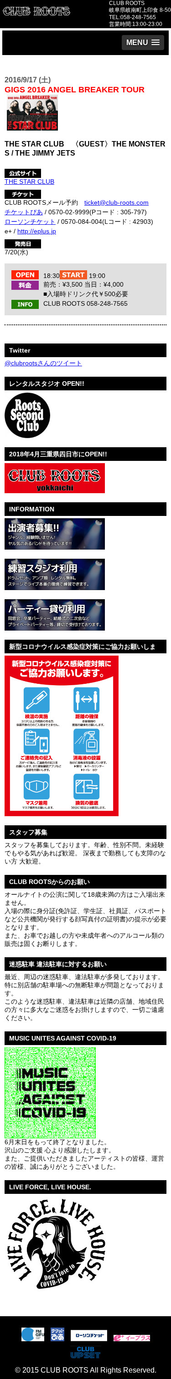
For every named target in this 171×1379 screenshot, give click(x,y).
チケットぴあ (24, 212)
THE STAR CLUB (29, 181)
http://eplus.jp (36, 231)
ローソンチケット (30, 221)
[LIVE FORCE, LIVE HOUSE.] (56, 1294)
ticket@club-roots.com (116, 202)
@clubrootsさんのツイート (43, 363)
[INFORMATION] (55, 546)
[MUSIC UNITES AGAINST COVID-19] (50, 1134)
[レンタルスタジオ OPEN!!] (27, 434)
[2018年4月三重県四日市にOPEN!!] (55, 489)
